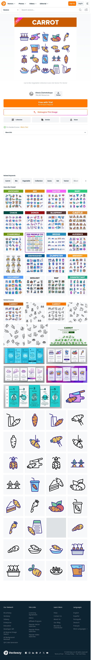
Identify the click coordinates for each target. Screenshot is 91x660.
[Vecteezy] (3, 3)
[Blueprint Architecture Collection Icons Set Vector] (56, 221)
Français (75, 626)
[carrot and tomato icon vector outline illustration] (77, 485)
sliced (76, 181)
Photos (21, 4)
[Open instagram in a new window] (29, 655)
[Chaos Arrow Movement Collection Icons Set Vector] (13, 221)
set (57, 181)
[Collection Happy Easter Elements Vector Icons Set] (56, 199)
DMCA (30, 618)
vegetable (26, 181)
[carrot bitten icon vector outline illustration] (35, 506)
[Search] (80, 9)
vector (66, 181)
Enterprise (7, 622)
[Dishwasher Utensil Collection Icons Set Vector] (35, 264)
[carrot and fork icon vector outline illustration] (77, 420)
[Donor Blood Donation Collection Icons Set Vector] (35, 221)
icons (49, 181)
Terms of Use (59, 655)
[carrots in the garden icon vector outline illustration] (77, 463)
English (74, 613)
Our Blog (56, 622)
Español (75, 616)
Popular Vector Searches (33, 625)
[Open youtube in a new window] (47, 655)
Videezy (6, 619)
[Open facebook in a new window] (26, 655)
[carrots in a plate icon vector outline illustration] (35, 549)
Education (7, 626)
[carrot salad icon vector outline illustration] (56, 571)
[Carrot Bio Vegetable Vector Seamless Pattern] (35, 312)
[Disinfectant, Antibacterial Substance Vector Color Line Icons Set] (77, 285)
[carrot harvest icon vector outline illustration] (13, 463)
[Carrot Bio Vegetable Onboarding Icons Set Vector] (24, 355)
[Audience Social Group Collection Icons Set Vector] (77, 242)
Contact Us (57, 616)
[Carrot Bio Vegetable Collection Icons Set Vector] (13, 312)
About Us (56, 619)
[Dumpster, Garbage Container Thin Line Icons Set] (56, 264)
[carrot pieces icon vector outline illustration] (77, 528)
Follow (58, 95)
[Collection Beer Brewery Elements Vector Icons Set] (77, 264)
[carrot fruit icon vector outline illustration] (35, 420)
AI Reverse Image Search (10, 633)
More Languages (78, 629)
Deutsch (75, 622)
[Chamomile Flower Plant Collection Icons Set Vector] (13, 242)
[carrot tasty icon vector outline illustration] (35, 571)
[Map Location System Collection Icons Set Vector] (56, 285)
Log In (80, 3)
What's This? (24, 127)
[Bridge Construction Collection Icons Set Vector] (56, 242)
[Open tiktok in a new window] (40, 655)
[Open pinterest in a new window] (37, 655)
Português (75, 619)
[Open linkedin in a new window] (33, 655)
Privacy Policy (69, 655)
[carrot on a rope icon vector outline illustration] (35, 441)
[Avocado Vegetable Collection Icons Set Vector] (13, 199)
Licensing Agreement (32, 614)
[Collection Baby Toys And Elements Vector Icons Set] (77, 199)
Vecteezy (7, 616)
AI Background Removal (9, 638)
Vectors (10, 4)
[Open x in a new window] (44, 655)
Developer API (9, 629)
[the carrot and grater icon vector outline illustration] (35, 528)
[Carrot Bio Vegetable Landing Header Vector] (68, 334)
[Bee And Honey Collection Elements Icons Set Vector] (35, 199)
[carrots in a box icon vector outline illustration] (77, 549)
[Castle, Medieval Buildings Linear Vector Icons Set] (77, 221)
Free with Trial (45, 103)
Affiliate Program (34, 621)
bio (16, 181)
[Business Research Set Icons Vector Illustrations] (13, 264)
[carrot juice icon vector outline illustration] (13, 420)
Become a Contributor (57, 627)
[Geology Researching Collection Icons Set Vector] (35, 285)
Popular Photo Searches (33, 630)
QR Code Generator (7, 643)
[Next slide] (82, 181)
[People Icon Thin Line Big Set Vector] (35, 242)
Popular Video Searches (33, 636)
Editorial (43, 4)
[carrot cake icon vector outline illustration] (56, 485)
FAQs (55, 613)
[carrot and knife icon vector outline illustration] (75, 396)
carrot (7, 181)
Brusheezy (7, 613)
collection (39, 181)
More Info (8, 132)
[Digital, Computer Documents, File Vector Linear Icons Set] (13, 285)
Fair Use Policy (81, 655)
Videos (32, 4)
